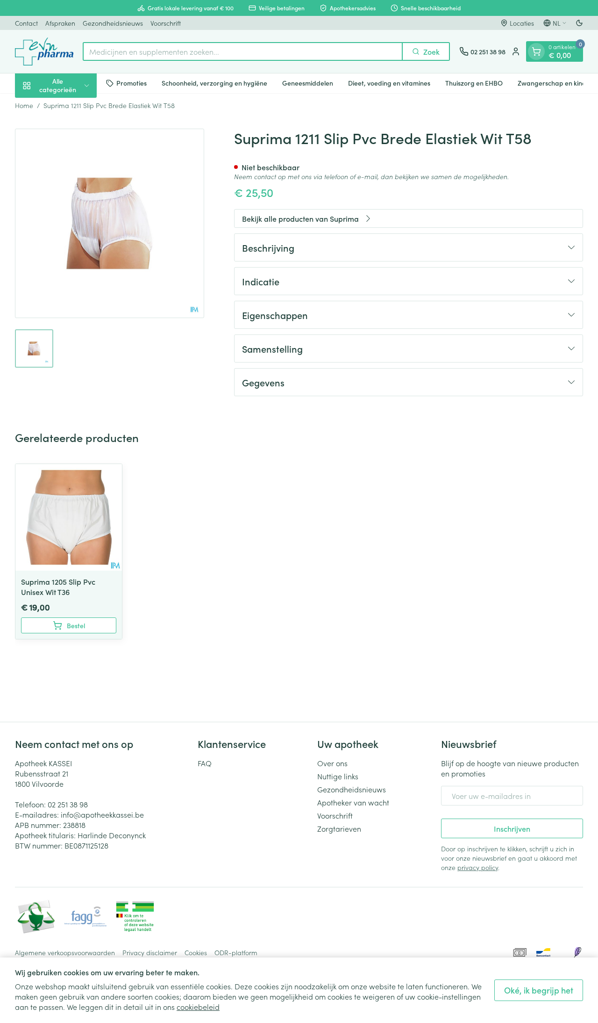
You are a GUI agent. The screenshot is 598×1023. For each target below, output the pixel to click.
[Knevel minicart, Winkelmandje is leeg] (536, 51)
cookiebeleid (198, 1006)
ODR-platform (235, 952)
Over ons (332, 763)
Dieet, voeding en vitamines (389, 82)
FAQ (205, 763)
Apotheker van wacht (353, 802)
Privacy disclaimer (149, 952)
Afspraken (60, 23)
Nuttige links (337, 776)
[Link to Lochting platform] (577, 952)
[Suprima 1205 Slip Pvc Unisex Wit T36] (68, 517)
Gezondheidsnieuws (113, 23)
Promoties (131, 82)
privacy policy (477, 867)
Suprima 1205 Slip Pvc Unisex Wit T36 (58, 586)
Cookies (196, 952)
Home (24, 105)
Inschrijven (512, 828)
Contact (26, 23)
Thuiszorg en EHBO (474, 82)
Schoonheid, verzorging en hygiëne (214, 82)
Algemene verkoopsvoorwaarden (65, 952)
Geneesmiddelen (307, 82)
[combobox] (243, 51)
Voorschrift (165, 23)
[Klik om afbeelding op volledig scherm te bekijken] (109, 223)
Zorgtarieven (339, 828)
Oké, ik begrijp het (538, 990)
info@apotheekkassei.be (102, 814)
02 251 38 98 (68, 804)
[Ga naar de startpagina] (44, 51)
